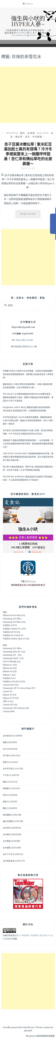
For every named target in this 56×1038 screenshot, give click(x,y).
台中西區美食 (8, 861)
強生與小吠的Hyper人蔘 (26, 346)
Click (53, 224)
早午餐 (6, 755)
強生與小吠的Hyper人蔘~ (28, 21)
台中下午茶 (8, 854)
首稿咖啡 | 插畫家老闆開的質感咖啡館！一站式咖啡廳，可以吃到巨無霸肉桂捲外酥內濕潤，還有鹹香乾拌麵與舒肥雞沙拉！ (28, 443)
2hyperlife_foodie (24, 340)
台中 (5, 749)
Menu (29, 4)
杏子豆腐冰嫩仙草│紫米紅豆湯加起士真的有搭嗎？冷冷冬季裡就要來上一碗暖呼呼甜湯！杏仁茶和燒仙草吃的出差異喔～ (28, 153)
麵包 (5, 808)
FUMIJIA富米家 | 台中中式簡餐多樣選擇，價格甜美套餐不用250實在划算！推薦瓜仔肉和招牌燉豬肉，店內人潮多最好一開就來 (28, 420)
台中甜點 (7, 847)
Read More (30, 215)
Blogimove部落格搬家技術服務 (40, 1036)
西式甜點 (7, 815)
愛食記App (30, 581)
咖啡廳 (6, 788)
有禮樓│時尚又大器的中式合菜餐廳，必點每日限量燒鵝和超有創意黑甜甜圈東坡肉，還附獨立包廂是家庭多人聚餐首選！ (28, 374)
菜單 (5, 762)
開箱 (23, 615)
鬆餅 (5, 801)
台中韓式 (7, 834)
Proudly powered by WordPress (18, 1027)
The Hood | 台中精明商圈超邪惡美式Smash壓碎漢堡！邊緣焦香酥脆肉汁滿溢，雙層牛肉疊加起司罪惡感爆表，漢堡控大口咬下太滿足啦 (28, 397)
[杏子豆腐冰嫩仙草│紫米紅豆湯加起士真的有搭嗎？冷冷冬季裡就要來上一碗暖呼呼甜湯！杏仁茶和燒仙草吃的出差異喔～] (28, 187)
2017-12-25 (28, 168)
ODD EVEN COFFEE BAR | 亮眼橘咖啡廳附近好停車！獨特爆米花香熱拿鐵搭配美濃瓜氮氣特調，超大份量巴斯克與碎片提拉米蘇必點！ (28, 456)
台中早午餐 (8, 768)
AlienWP (28, 1030)
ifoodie (12, 133)
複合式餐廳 (8, 821)
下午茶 (6, 775)
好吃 (5, 795)
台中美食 (7, 735)
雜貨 (5, 782)
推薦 (5, 742)
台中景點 (7, 841)
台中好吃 (7, 828)
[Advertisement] (28, 95)
